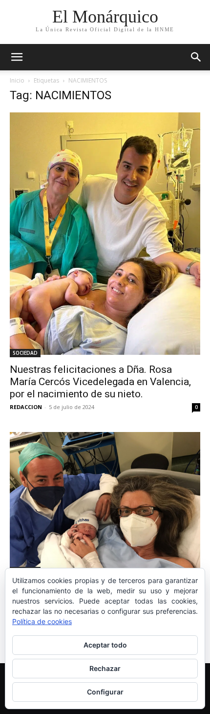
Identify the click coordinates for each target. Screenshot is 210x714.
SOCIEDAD (25, 352)
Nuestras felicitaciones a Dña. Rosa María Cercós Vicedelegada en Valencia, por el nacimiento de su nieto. (100, 382)
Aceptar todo (105, 645)
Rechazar (105, 668)
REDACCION (26, 407)
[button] (196, 57)
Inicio (17, 80)
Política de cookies (42, 621)
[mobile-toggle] (16, 57)
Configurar (105, 692)
